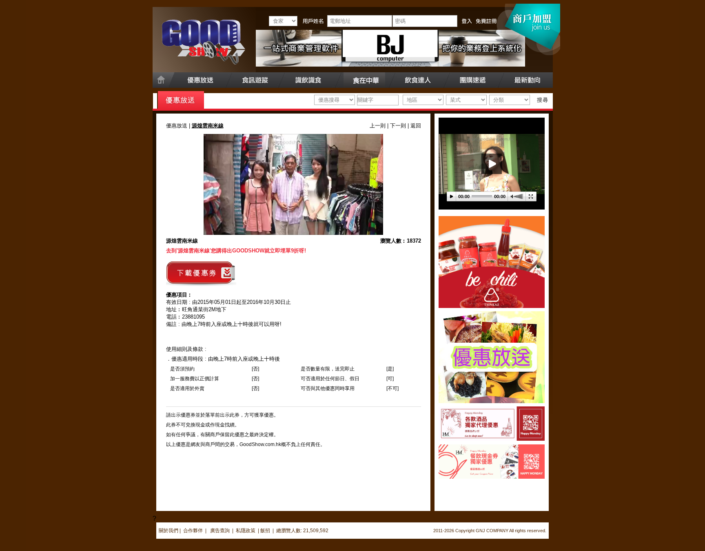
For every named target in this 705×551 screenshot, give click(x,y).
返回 (415, 126)
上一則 (378, 126)
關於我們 (168, 530)
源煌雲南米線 (182, 241)
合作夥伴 (193, 530)
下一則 (398, 126)
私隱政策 (245, 530)
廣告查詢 (220, 530)
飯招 (265, 530)
